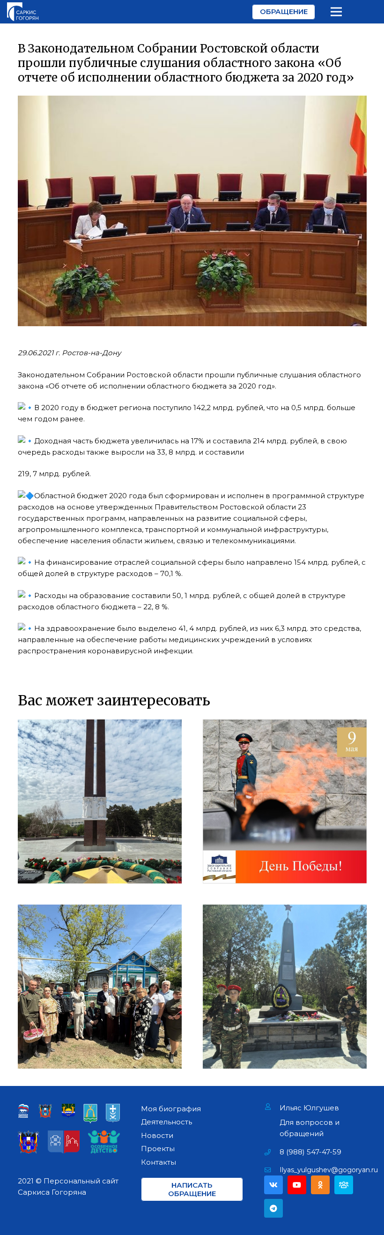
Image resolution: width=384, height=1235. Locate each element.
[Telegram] (273, 1208)
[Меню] (336, 11)
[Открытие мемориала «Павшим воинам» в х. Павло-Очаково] (285, 987)
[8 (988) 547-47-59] (272, 1152)
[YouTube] (297, 1184)
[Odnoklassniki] (320, 1184)
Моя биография (171, 1108)
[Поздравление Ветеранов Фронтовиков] (100, 987)
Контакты (158, 1162)
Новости (157, 1135)
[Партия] (343, 1184)
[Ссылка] (22, 11)
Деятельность (166, 1121)
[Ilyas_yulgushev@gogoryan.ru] (272, 1169)
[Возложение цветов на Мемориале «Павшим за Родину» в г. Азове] (100, 801)
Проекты (158, 1148)
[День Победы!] (285, 801)
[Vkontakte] (273, 1184)
